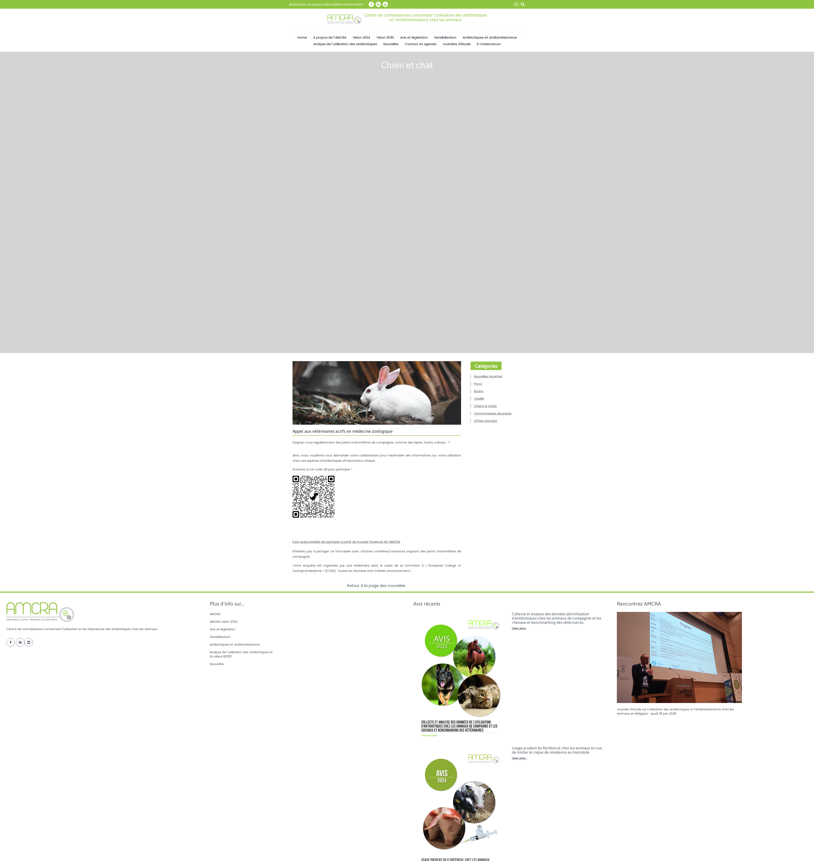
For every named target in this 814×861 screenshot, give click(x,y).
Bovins (478, 391)
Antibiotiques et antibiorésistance (490, 37)
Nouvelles (391, 44)
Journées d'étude (457, 44)
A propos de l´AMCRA (329, 37)
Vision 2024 (361, 37)
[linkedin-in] (378, 4)
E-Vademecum (489, 44)
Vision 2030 (385, 37)
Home (302, 37)
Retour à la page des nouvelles (377, 586)
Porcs (478, 384)
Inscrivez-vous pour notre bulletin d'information (327, 4)
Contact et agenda (420, 44)
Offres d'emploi (485, 421)
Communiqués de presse (493, 413)
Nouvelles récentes (488, 376)
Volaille (479, 399)
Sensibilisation (445, 37)
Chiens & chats (485, 406)
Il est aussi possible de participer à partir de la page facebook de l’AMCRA (346, 542)
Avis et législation (414, 37)
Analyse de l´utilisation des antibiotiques (345, 44)
